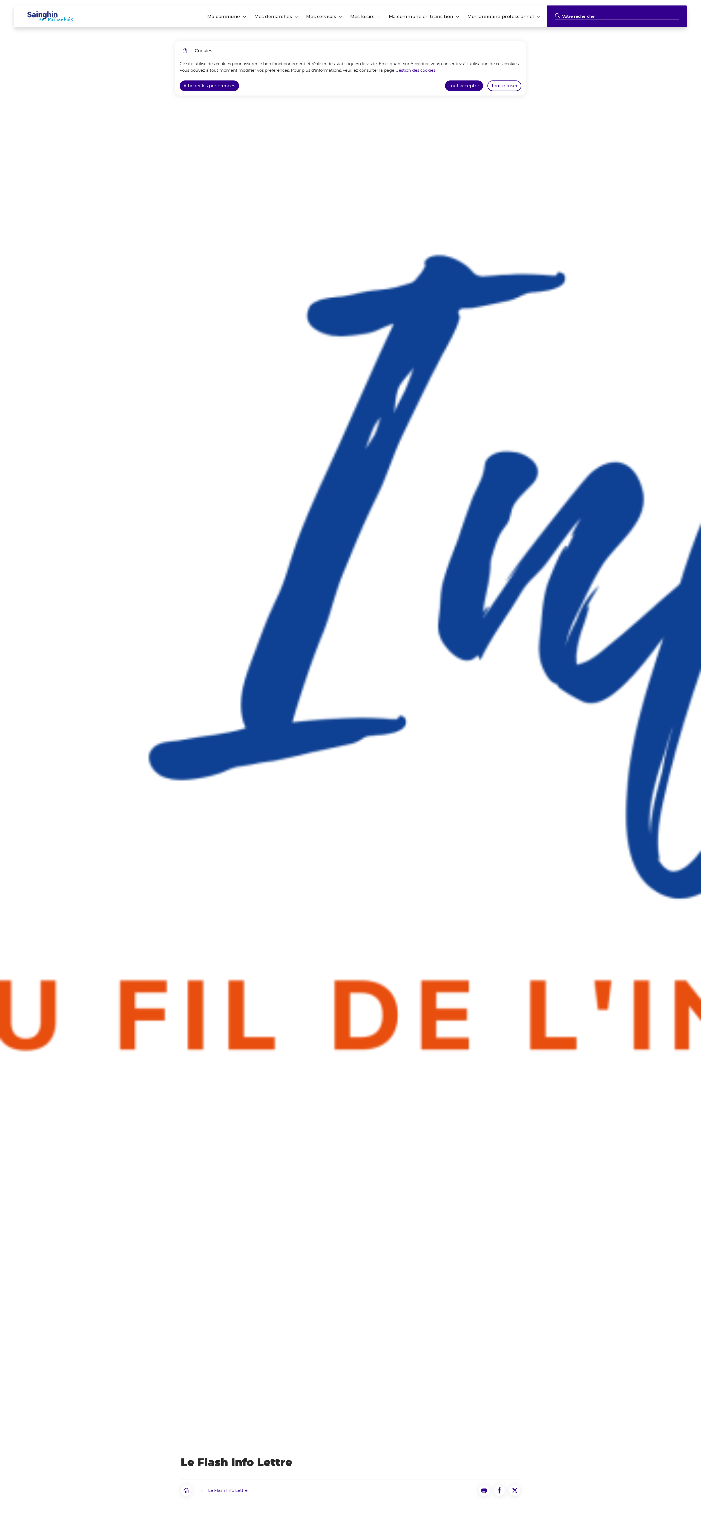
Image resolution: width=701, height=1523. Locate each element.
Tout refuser (504, 85)
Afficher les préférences (209, 85)
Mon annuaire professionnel (500, 16)
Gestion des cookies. (415, 70)
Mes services (321, 16)
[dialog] (350, 68)
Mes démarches (273, 16)
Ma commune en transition (421, 16)
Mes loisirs (362, 16)
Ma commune (223, 16)
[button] (484, 1490)
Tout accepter (464, 85)
